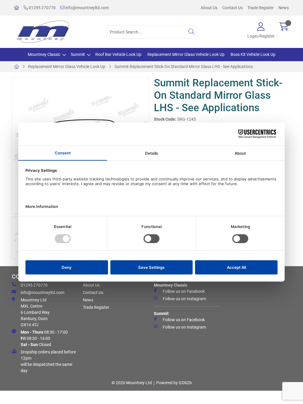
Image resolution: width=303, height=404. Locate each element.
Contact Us (232, 7)
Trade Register (260, 7)
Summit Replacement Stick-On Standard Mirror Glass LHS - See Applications (184, 66)
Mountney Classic (44, 54)
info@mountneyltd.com (87, 7)
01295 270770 (42, 7)
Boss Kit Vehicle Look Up (253, 54)
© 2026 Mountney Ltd (132, 382)
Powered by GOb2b (174, 382)
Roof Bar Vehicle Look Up (118, 54)
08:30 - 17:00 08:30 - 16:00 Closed (44, 338)
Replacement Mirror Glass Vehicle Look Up (186, 54)
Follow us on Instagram (184, 298)
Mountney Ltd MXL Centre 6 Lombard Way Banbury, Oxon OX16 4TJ (35, 312)
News (283, 7)
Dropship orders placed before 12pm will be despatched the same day (48, 361)
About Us (209, 7)
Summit (78, 54)
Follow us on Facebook (184, 291)
